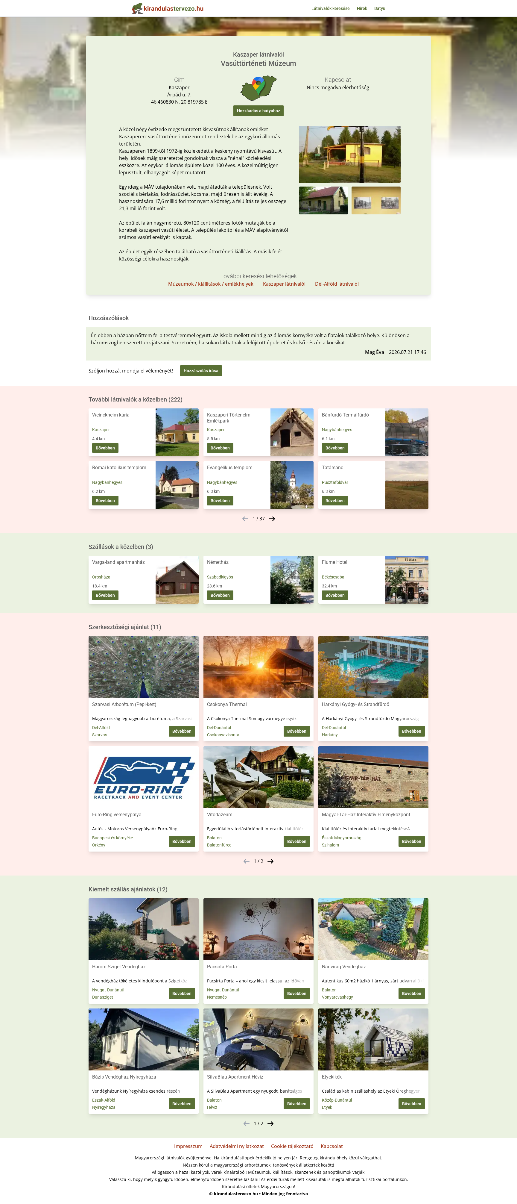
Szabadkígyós (220, 577)
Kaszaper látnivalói (284, 284)
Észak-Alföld (103, 1100)
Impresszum (188, 1146)
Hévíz (212, 1107)
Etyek (327, 1107)
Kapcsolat (332, 1146)
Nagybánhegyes (337, 429)
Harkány (330, 734)
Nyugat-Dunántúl (108, 990)
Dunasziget (102, 997)
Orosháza (101, 577)
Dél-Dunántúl (219, 727)
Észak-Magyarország (341, 837)
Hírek (362, 8)
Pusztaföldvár (335, 482)
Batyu (379, 8)
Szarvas (99, 734)
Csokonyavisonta (223, 734)
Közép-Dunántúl (337, 1100)
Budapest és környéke (112, 837)
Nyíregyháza (103, 1107)
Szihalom (330, 845)
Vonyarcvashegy (337, 997)
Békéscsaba (333, 577)
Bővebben (105, 448)
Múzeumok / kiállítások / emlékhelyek (210, 284)
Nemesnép (217, 997)
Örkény (98, 845)
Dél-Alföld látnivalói (337, 284)
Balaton (214, 837)
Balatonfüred (219, 845)
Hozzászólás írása (201, 370)
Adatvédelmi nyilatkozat (237, 1146)
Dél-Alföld (101, 727)
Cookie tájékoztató (292, 1146)
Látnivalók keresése (330, 8)
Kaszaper (101, 429)
